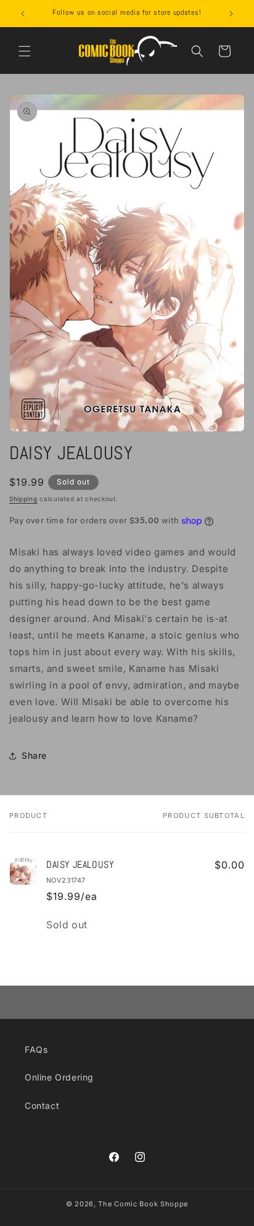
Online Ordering (59, 1077)
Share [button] (34, 755)
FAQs (36, 1049)
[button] (24, 51)
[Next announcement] (231, 13)
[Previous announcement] (22, 13)
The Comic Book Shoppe (143, 1203)
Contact (42, 1105)
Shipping (23, 498)
